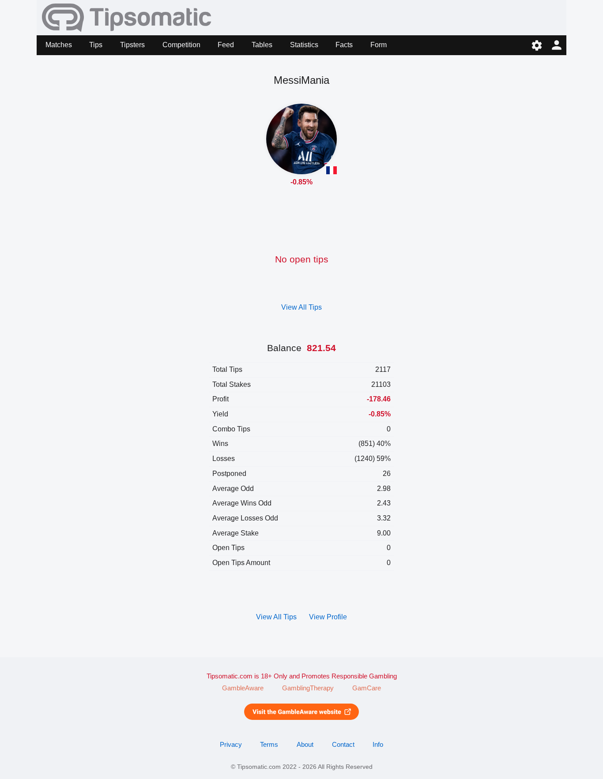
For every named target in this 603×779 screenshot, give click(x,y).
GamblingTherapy (308, 688)
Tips (95, 45)
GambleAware (243, 688)
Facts (344, 45)
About (305, 744)
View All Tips (301, 307)
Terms (269, 744)
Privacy (231, 744)
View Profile (328, 617)
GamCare (366, 688)
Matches (58, 45)
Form (378, 45)
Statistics (304, 45)
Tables (262, 45)
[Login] (556, 45)
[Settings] (536, 45)
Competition (181, 45)
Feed (226, 45)
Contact (343, 744)
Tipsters (132, 45)
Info (378, 744)
